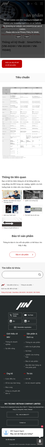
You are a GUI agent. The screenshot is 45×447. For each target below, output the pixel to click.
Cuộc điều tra (10, 379)
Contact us (23, 422)
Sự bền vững (10, 348)
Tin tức (30, 373)
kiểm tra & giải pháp (33, 346)
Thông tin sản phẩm (26, 285)
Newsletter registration (24, 327)
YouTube (30, 315)
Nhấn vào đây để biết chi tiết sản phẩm (12, 64)
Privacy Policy (25, 32)
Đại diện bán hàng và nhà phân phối (33, 366)
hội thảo (28, 351)
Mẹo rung (8, 387)
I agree (18, 37)
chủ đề (28, 379)
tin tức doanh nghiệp (33, 383)
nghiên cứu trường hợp (32, 356)
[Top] (3, 285)
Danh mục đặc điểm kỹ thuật (9, 288)
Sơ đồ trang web (10, 439)
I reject (26, 37)
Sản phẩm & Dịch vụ (12, 285)
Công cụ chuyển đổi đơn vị (12, 392)
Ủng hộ (10, 373)
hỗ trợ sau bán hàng (12, 383)
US (29, 321)
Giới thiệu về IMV (12, 335)
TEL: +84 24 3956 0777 (22, 414)
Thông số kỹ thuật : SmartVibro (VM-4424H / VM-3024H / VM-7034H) (20, 292)
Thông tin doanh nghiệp (11, 343)
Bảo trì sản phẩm (32, 361)
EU (14, 321)
